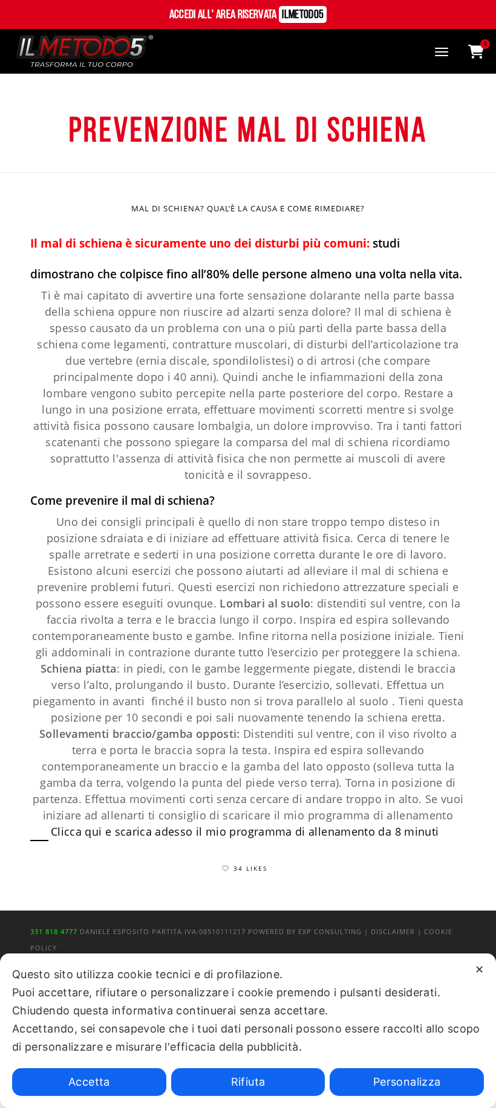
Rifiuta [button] (248, 1081)
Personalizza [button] (406, 1081)
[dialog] (248, 1030)
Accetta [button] (89, 1081)
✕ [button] (479, 969)
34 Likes (250, 868)
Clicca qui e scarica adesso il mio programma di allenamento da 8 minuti (245, 831)
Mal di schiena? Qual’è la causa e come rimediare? (248, 208)
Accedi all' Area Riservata (246, 15)
